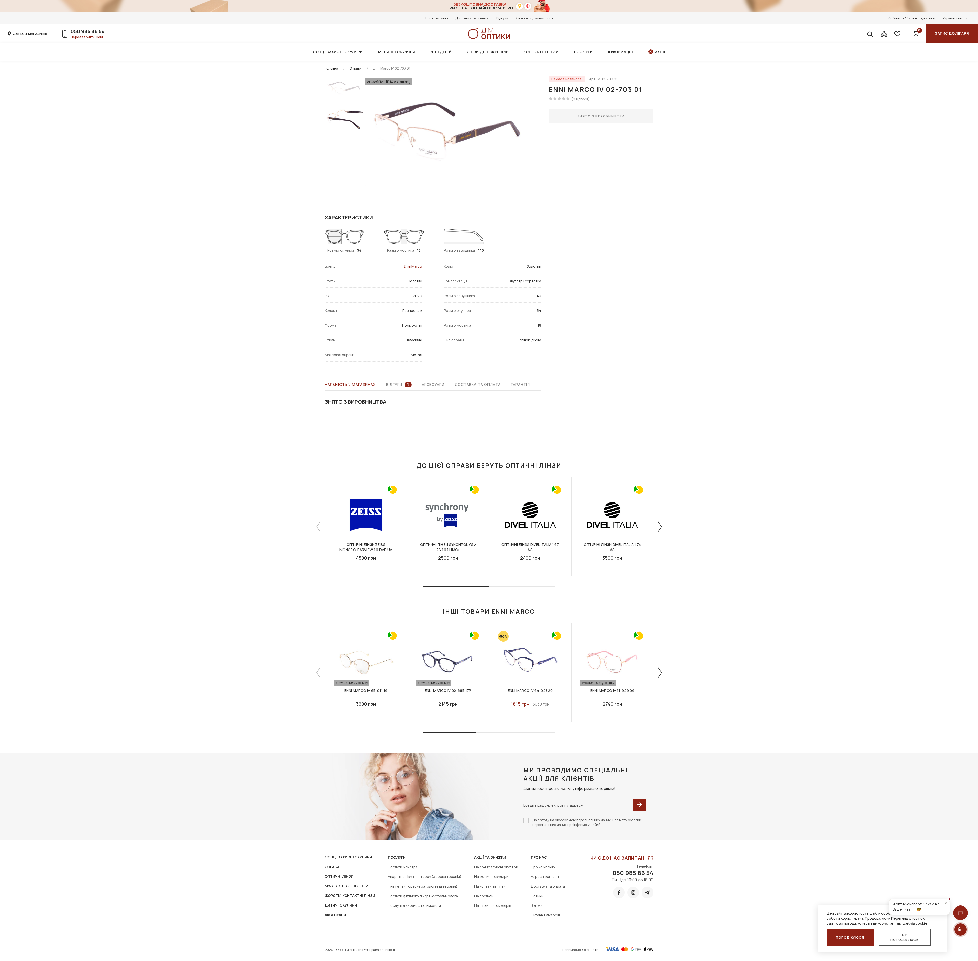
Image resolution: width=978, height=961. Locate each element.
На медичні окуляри (491, 876)
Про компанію (436, 18)
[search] (869, 33)
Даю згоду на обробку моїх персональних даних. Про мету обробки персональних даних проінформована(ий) (586, 822)
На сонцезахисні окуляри (496, 866)
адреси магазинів (30, 33)
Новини (537, 896)
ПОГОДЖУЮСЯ (850, 937)
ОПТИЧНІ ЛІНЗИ (339, 876)
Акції (660, 51)
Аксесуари (433, 384)
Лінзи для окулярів (488, 51)
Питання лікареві (545, 915)
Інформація (620, 51)
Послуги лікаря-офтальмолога (414, 905)
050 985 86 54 (88, 31)
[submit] (639, 805)
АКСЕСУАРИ (335, 914)
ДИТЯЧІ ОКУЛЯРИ (341, 905)
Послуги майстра (403, 866)
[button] (960, 912)
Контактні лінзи (541, 51)
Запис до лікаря (952, 33)
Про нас (539, 857)
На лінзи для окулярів (492, 905)
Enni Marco (413, 266)
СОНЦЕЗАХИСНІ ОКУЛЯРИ (348, 857)
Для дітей (441, 51)
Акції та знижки (490, 857)
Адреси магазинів (546, 876)
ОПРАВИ (332, 866)
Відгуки (502, 18)
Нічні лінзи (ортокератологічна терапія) (422, 886)
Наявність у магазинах (350, 384)
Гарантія (520, 384)
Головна (331, 68)
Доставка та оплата (472, 18)
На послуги (483, 896)
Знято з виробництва (601, 116)
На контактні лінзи (490, 886)
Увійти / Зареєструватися (914, 18)
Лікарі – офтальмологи (534, 18)
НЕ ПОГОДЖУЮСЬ (904, 937)
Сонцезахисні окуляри (338, 51)
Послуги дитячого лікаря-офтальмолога (423, 896)
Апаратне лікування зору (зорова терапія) (424, 876)
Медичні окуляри (396, 51)
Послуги (583, 51)
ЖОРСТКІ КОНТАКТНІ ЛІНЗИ (350, 895)
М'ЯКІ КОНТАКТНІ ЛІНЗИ (346, 886)
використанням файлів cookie (900, 923)
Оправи (355, 68)
